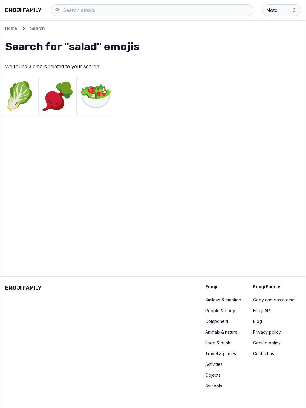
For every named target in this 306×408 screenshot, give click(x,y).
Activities (214, 364)
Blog (257, 321)
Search (37, 28)
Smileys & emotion (223, 299)
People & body (220, 310)
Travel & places (220, 353)
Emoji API (262, 310)
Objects (213, 375)
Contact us (263, 353)
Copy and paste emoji (274, 299)
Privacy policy (267, 332)
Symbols (213, 385)
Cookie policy (267, 342)
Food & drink (217, 342)
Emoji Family (23, 10)
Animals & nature (221, 332)
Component (216, 321)
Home (11, 28)
